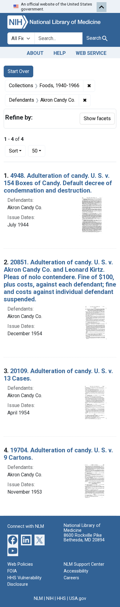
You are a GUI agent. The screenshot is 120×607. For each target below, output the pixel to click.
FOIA (12, 571)
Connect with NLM (25, 526)
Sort (13, 151)
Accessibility (76, 571)
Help (60, 53)
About (35, 53)
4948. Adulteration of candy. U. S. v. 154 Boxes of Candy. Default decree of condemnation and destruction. (58, 183)
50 (38, 151)
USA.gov (77, 598)
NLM (38, 598)
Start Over (18, 71)
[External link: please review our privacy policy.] (12, 540)
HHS (61, 598)
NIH (50, 598)
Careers (71, 578)
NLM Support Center (84, 564)
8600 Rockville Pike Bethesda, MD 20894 (84, 538)
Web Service (91, 53)
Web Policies (20, 564)
